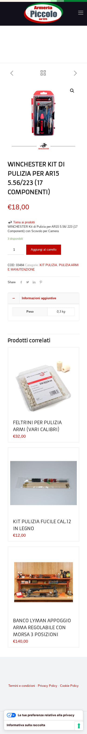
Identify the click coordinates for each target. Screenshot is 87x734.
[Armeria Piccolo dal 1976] (43, 12)
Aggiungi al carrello (43, 249)
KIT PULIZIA (48, 265)
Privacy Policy (47, 685)
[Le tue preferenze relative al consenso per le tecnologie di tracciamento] (78, 726)
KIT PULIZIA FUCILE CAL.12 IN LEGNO (42, 525)
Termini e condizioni (21, 685)
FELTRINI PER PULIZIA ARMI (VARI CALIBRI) (37, 426)
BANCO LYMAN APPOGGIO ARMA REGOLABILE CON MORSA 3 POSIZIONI (42, 627)
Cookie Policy (69, 685)
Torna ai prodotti (23, 222)
